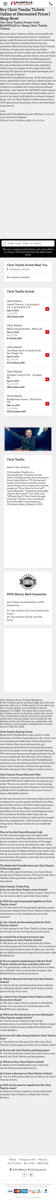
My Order (29, 1163)
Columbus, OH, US (19, 269)
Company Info (27, 1159)
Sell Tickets (14, 1163)
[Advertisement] (28, 152)
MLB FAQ (42, 1163)
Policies (42, 1159)
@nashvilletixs (36, 120)
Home (12, 1159)
